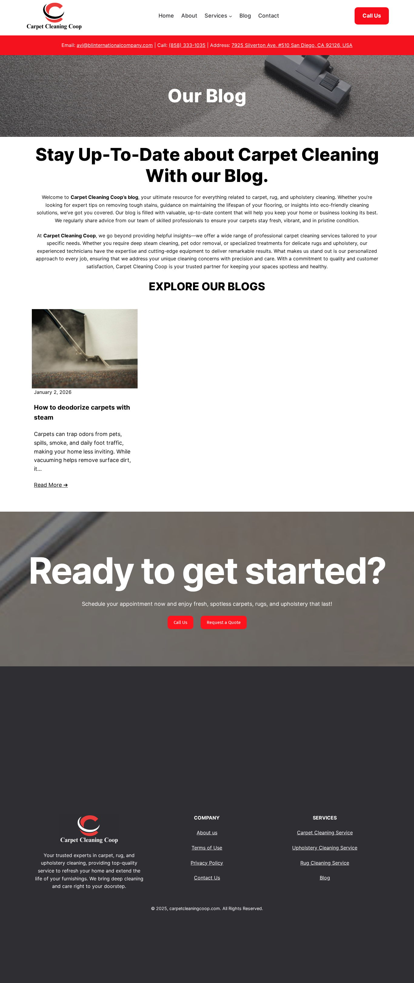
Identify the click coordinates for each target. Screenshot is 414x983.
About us (207, 833)
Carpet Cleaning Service (325, 833)
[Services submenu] (230, 16)
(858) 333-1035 (187, 45)
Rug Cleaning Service (324, 863)
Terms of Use (207, 848)
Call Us (180, 622)
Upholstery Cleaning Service (324, 848)
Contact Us (207, 878)
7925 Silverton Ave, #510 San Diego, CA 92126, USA (292, 45)
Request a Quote (224, 622)
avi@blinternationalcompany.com (115, 45)
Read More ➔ (51, 485)
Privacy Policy (207, 863)
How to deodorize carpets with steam (82, 412)
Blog (325, 878)
